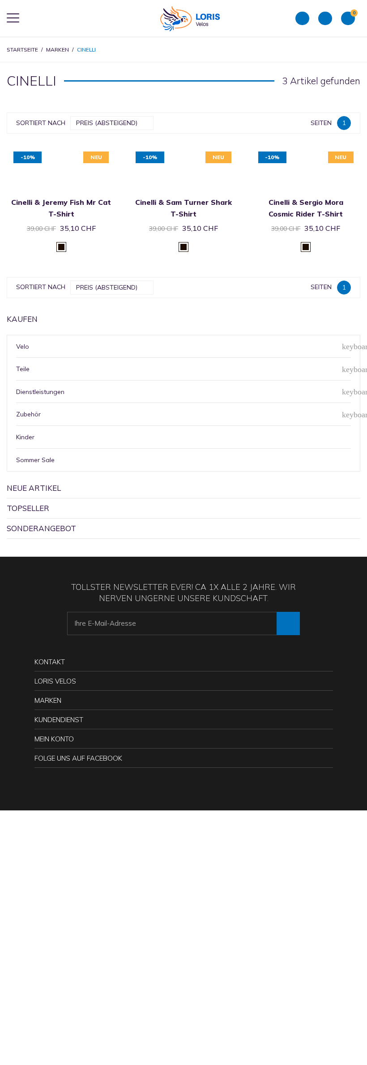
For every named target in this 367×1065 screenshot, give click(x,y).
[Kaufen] (50, 153)
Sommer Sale (35, 460)
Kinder (25, 437)
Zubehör (28, 414)
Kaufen (22, 319)
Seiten (321, 123)
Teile (23, 369)
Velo (22, 346)
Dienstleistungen (40, 392)
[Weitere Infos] (72, 153)
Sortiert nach (40, 123)
